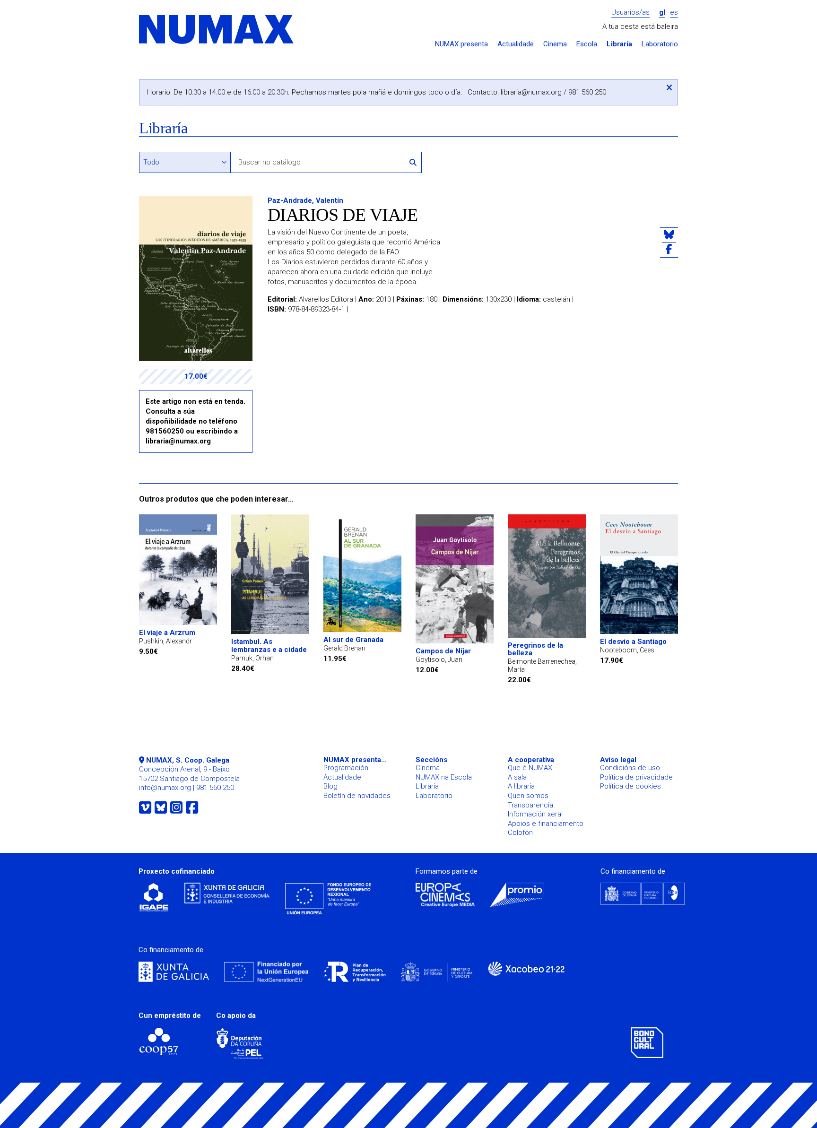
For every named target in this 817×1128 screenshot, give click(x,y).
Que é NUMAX (530, 768)
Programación (345, 768)
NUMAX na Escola (444, 777)
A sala (517, 777)
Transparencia (530, 805)
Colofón (520, 832)
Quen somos (528, 795)
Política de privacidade (636, 777)
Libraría (619, 44)
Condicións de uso (630, 768)
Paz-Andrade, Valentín (305, 200)
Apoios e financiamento (545, 823)
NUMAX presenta (461, 44)
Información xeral (535, 814)
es (674, 13)
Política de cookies (630, 786)
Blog (330, 786)
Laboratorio (660, 44)
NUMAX (217, 30)
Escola (586, 44)
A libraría (521, 786)
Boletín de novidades (357, 795)
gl (662, 13)
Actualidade (515, 44)
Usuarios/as (630, 13)
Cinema (555, 44)
